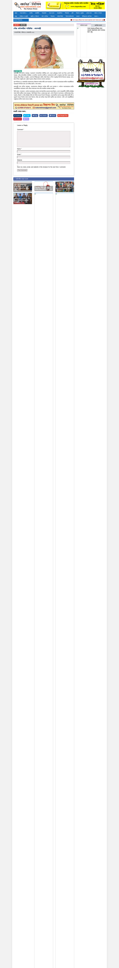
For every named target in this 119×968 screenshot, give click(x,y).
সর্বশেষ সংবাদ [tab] (83, 25)
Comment (20, 130)
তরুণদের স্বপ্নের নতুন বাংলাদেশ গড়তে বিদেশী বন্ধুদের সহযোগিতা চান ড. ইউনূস (21, 187)
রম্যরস (78, 16)
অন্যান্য (96, 16)
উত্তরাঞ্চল (44, 13)
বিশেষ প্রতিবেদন (70, 16)
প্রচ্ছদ (16, 13)
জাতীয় (31, 13)
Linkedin (44, 115)
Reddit (53, 115)
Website (19, 160)
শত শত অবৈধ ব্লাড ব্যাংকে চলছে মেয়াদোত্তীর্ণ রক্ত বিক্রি (43, 188)
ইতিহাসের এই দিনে (87, 16)
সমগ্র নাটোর (23, 13)
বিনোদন (53, 16)
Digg (35, 115)
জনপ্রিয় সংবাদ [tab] (98, 25)
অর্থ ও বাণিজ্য (45, 16)
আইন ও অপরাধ (98, 13)
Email (19, 154)
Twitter (27, 115)
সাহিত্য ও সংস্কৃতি (24, 16)
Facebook (18, 115)
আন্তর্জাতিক (59, 13)
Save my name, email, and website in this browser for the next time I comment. (41, 167)
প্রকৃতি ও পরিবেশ (35, 16)
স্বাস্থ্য (16, 16)
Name (19, 149)
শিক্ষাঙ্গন (67, 13)
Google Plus (63, 115)
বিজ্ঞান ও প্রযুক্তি (80, 13)
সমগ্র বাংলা (51, 13)
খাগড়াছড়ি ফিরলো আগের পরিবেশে (63, 189)
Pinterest (18, 119)
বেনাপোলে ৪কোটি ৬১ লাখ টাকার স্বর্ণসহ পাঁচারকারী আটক (22, 200)
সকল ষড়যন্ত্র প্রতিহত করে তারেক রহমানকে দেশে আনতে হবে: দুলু (78, 20)
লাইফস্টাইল (60, 16)
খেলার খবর (89, 13)
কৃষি (72, 13)
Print (26, 119)
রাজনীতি (37, 13)
